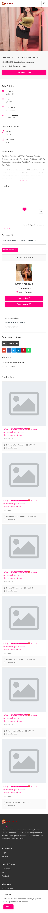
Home (4, 66)
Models (23, 66)
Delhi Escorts (13, 66)
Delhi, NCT (6, 229)
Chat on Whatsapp (24, 72)
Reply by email (23, 304)
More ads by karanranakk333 (16, 362)
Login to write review (9, 250)
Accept (8, 907)
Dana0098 (9, 439)
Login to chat (23, 298)
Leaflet (25, 225)
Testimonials (6, 869)
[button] (41, 207)
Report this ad (10, 366)
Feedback (5, 876)
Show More (23, 180)
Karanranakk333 (24, 283)
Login (4, 853)
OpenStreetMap (39, 225)
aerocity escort (7, 827)
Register (5, 856)
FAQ (3, 872)
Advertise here (7, 888)
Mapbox (31, 225)
